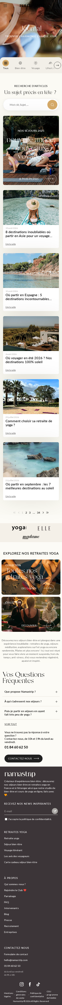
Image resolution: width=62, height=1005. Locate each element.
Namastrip (18, 1001)
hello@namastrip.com (16, 960)
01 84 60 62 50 (12, 965)
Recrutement (11, 926)
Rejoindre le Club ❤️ (15, 890)
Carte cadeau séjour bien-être (20, 862)
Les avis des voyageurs (16, 856)
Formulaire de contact (16, 954)
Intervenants (11, 908)
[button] (31, 691)
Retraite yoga (11, 838)
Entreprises (10, 932)
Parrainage (10, 896)
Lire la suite (11, 244)
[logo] (31, 5)
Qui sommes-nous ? (15, 884)
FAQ (6, 902)
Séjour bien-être (13, 844)
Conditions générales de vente (21, 994)
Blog (6, 914)
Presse (8, 920)
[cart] (57, 5)
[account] (50, 6)
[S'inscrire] (55, 811)
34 (38, 512)
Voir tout (10, 724)
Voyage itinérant (13, 850)
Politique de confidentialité (37, 995)
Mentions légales (8, 995)
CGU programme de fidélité (52, 994)
